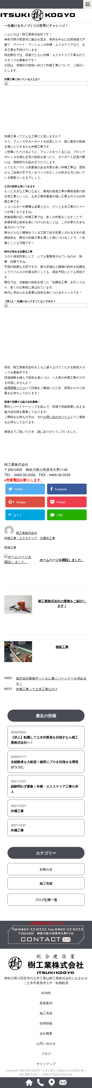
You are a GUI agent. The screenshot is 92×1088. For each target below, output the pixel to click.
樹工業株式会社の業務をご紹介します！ (62, 603)
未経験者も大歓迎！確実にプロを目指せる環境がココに (44, 764)
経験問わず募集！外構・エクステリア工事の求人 (44, 789)
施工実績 (46, 883)
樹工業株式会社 (26, 533)
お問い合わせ (46, 1043)
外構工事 (17, 810)
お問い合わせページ (56, 417)
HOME (46, 992)
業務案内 (46, 1003)
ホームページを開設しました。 (62, 559)
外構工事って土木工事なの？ (37, 689)
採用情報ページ (14, 387)
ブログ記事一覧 (46, 899)
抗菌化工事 (47, 538)
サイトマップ (46, 1063)
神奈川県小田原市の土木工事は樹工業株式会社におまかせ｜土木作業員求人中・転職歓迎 (46, 980)
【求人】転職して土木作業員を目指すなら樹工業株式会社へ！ (44, 740)
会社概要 (46, 1033)
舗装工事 (62, 646)
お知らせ (46, 869)
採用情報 (46, 1023)
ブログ (46, 1053)
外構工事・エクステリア (20, 538)
